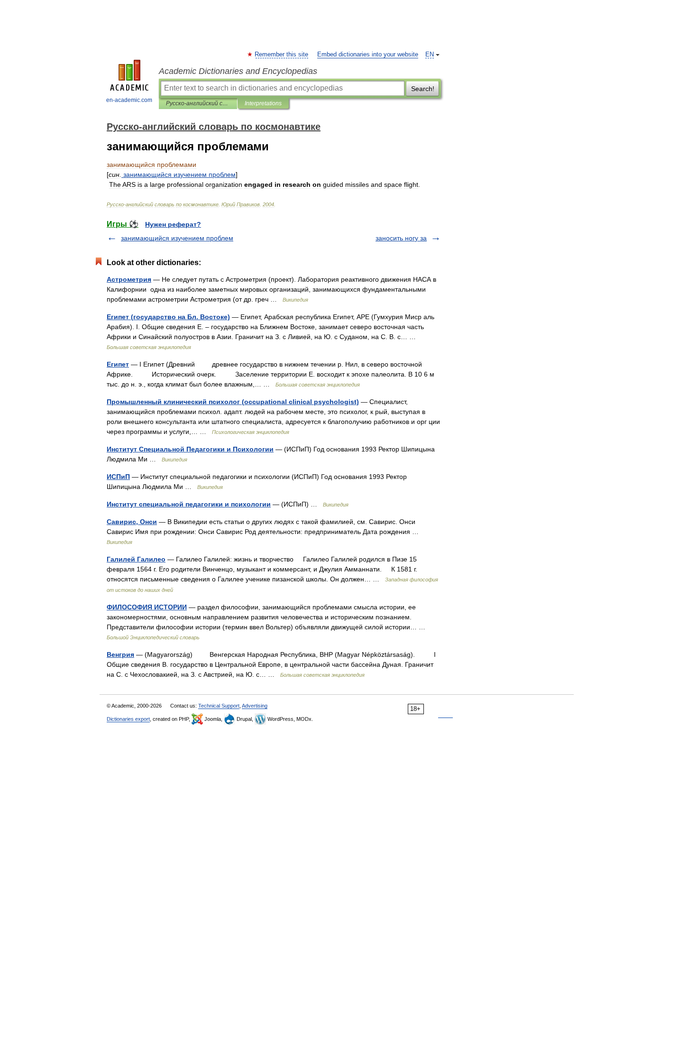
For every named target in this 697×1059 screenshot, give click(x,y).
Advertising (254, 706)
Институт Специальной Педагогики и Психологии (190, 449)
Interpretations (263, 103)
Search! (422, 88)
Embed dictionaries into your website (367, 54)
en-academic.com (129, 100)
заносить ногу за (401, 238)
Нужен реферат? (173, 224)
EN (429, 54)
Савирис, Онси (132, 521)
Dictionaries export (128, 719)
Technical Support (218, 706)
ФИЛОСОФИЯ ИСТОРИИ (147, 607)
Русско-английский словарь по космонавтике (198, 103)
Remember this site (282, 54)
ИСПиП (118, 476)
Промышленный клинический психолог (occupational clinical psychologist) (233, 401)
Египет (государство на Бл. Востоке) (168, 317)
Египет (118, 364)
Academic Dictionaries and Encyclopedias (238, 71)
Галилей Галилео (136, 559)
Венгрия (120, 654)
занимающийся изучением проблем (177, 238)
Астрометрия (129, 279)
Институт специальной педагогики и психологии (189, 504)
